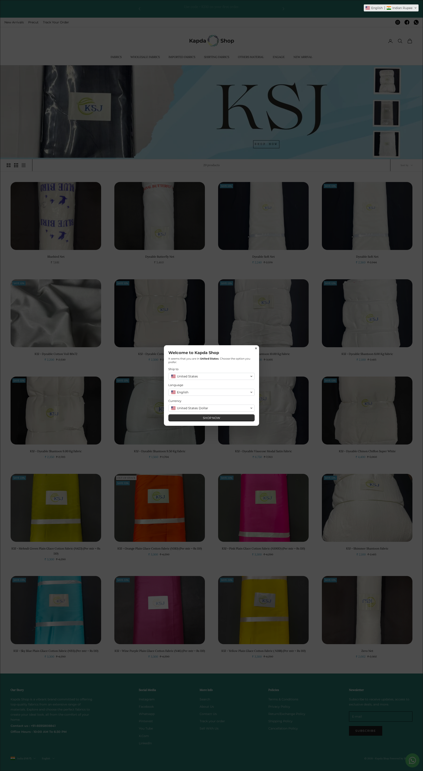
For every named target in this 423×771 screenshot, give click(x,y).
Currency (174, 401)
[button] (391, 7)
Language (175, 385)
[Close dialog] (256, 348)
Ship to (173, 369)
